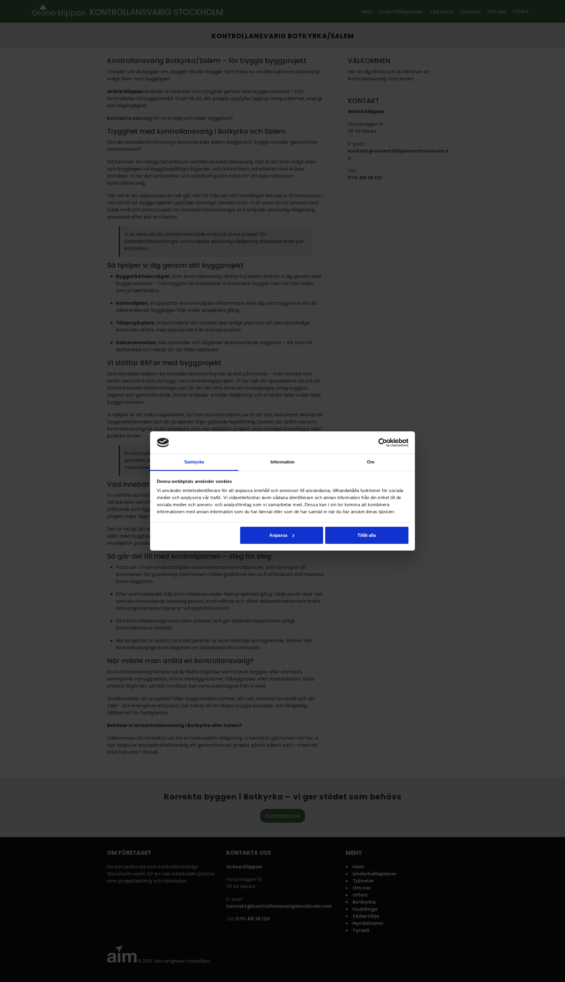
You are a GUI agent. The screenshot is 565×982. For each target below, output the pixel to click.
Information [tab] (282, 461)
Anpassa (278, 535)
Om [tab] (370, 461)
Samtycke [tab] (194, 461)
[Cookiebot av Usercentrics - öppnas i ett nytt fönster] (382, 442)
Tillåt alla (367, 535)
